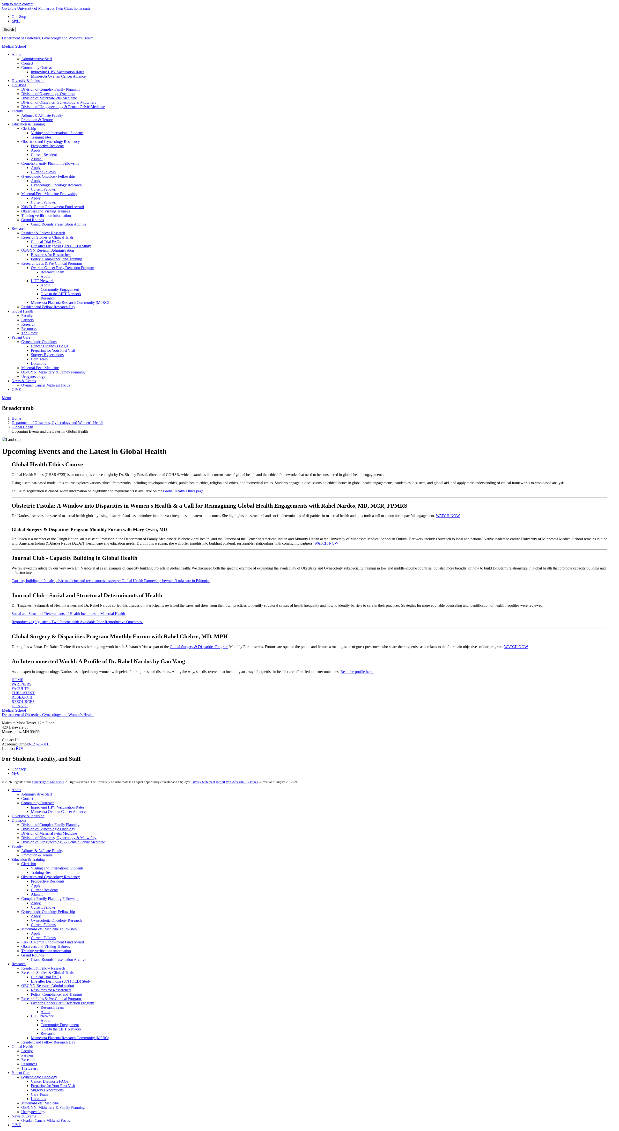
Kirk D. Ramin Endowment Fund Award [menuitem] (52, 207)
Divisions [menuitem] (19, 85)
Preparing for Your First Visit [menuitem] (53, 350)
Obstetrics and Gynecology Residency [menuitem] (50, 141)
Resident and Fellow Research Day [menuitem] (48, 307)
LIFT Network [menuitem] (42, 281)
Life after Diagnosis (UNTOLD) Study (61, 981)
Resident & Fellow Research (43, 968)
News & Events (24, 1116)
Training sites (41, 872)
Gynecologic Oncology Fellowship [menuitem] (48, 176)
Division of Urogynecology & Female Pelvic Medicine (63, 842)
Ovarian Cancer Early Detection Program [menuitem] (62, 268)
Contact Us (10, 740)
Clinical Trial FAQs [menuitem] (46, 242)
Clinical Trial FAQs (46, 977)
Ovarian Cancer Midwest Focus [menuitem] (45, 385)
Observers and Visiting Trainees (45, 946)
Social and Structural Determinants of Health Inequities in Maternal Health (69, 614)
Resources (29, 1064)
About (16, 790)
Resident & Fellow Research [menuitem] (43, 233)
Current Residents (44, 890)
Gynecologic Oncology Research (56, 920)
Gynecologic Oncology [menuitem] (39, 342)
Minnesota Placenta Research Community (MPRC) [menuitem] (70, 302)
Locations (38, 1099)
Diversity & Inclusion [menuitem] (28, 81)
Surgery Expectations (47, 1090)
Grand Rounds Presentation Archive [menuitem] (58, 224)
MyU (16, 21)
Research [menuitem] (19, 228)
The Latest (29, 1068)
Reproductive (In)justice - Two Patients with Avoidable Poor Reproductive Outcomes (77, 622)
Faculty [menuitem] (17, 111)
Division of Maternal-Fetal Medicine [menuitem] (49, 98)
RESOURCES (23, 702)
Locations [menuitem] (38, 363)
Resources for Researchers (51, 990)
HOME (17, 680)
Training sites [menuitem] (41, 137)
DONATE (20, 706)
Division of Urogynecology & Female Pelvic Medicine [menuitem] (63, 107)
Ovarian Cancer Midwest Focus (45, 1120)
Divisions (19, 820)
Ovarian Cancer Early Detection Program (62, 1003)
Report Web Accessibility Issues (237, 782)
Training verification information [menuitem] (46, 215)
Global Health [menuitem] (22, 311)
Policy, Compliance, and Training (56, 994)
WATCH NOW (448, 516)
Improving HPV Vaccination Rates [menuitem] (57, 72)
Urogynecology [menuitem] (33, 376)
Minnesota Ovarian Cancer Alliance (58, 812)
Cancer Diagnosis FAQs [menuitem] (49, 346)
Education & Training (28, 859)
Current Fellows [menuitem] (43, 172)
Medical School (14, 46)
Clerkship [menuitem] (28, 128)
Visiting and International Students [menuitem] (57, 133)
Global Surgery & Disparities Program (199, 647)
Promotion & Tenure (37, 855)
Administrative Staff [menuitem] (36, 59)
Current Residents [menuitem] (44, 155)
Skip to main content (17, 4)
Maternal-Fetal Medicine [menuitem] (40, 368)
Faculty (17, 846)
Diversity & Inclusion (28, 816)
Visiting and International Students (57, 868)
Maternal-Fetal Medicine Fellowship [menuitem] (49, 194)
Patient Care (21, 1073)
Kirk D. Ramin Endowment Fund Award (52, 942)
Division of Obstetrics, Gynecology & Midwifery (58, 838)
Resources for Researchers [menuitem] (51, 255)
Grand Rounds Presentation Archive (58, 959)
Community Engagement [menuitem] (60, 289)
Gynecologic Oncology (39, 1077)
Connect (8, 748)
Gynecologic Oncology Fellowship (48, 912)
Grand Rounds (32, 955)
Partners (27, 1055)
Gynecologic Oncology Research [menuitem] (56, 185)
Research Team (52, 1007)
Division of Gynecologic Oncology (48, 829)
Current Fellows (43, 907)
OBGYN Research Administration (47, 986)
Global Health (22, 427)
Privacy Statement (203, 782)
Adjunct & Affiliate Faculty (42, 851)
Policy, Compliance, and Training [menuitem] (56, 259)
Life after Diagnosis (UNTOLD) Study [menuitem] (61, 246)
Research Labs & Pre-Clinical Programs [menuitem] (51, 263)
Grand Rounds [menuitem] (32, 220)
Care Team (39, 1094)
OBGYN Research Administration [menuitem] (47, 250)
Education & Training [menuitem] (28, 124)
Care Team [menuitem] (39, 359)
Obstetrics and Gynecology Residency (50, 877)
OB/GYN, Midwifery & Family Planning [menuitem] (53, 372)
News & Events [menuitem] (24, 381)
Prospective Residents (47, 881)
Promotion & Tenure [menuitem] (37, 120)
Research (19, 964)
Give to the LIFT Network (61, 1029)
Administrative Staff (36, 794)
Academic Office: (15, 744)
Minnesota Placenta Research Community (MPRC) (70, 1038)
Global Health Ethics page (183, 491)
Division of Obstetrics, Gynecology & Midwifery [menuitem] (58, 102)
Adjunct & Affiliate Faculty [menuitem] (42, 115)
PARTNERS (21, 684)
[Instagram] (20, 748)
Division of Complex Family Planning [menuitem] (50, 89)
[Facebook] (17, 748)
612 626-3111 (39, 744)
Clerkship (28, 864)
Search (9, 29)
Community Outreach (37, 803)
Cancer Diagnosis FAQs (49, 1081)
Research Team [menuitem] (52, 272)
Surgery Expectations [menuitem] (47, 355)
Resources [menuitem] (29, 329)
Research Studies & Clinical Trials (47, 972)
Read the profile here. (357, 672)
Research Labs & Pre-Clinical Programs (51, 999)
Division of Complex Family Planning (50, 825)
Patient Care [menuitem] (21, 337)
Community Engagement (60, 1025)
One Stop (19, 17)
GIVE (16, 1125)
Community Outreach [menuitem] (37, 68)
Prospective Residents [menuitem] (47, 146)
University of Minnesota (48, 782)
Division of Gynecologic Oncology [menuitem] (48, 94)
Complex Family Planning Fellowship (50, 899)
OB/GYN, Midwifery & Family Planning (53, 1107)
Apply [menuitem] (36, 150)
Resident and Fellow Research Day (48, 1042)
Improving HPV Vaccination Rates (57, 807)
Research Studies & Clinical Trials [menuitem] (47, 237)
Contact (27, 798)
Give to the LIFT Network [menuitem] (61, 294)
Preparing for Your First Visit (53, 1086)
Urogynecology (33, 1112)
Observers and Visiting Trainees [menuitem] (45, 211)
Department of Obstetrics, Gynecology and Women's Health (48, 38)
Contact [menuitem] (27, 63)
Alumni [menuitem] (37, 159)
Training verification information (46, 951)
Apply (36, 885)
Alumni (37, 894)
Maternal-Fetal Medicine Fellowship (49, 929)
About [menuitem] (16, 54)
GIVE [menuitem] (16, 389)
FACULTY (20, 688)
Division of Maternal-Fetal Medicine (49, 833)
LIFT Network (42, 1016)
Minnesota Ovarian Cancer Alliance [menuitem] (58, 76)
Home (16, 418)
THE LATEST (23, 693)
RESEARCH (22, 697)
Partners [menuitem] (27, 320)
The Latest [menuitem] (29, 333)
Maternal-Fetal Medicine (40, 1103)
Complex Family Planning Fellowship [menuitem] (50, 163)
